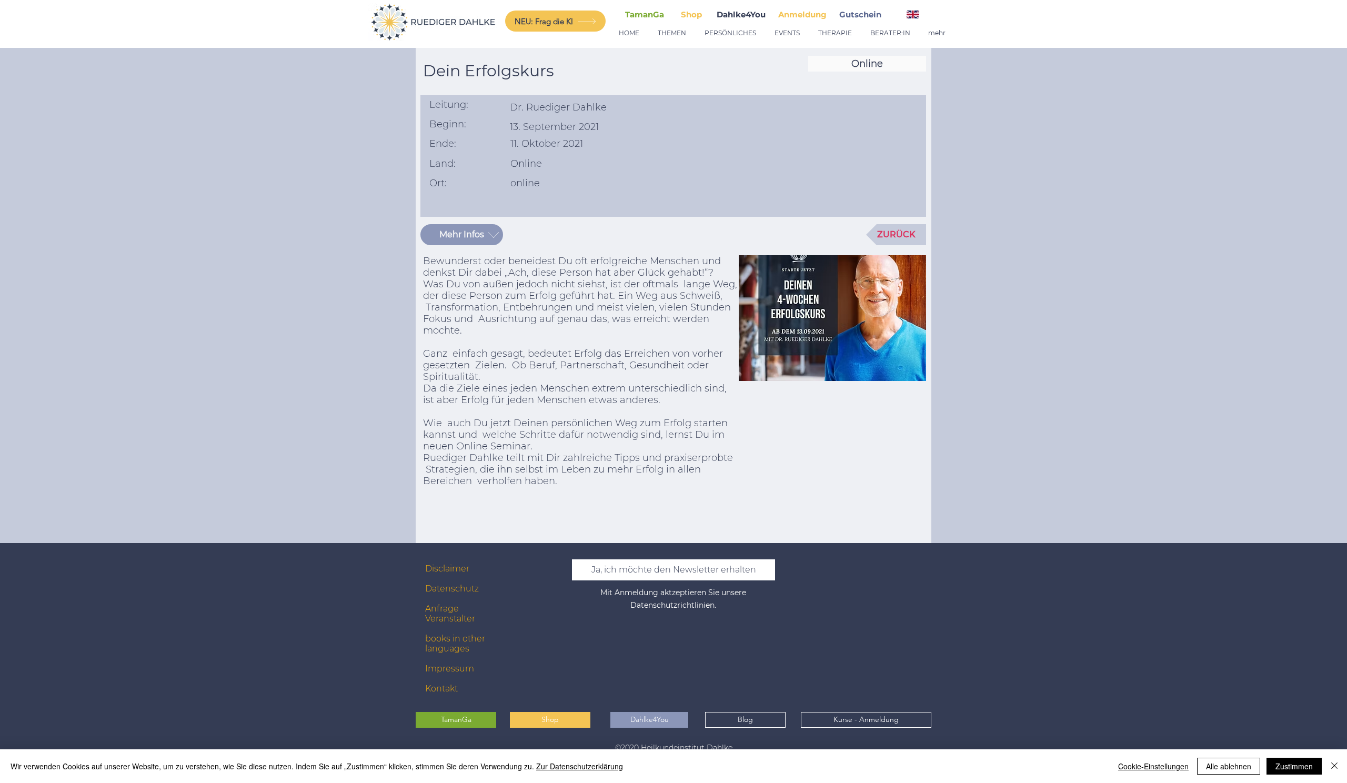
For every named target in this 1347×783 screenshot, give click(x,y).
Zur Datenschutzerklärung (579, 766)
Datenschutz (452, 589)
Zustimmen (1294, 766)
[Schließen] (1334, 766)
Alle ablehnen (1228, 766)
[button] (862, 14)
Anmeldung (802, 14)
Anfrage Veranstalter (450, 614)
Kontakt (441, 689)
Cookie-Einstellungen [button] (1153, 766)
